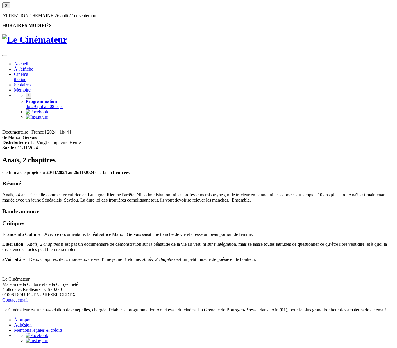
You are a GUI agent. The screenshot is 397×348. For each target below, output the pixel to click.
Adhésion (23, 324)
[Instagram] (37, 116)
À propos (22, 319)
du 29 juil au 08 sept (44, 104)
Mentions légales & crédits (38, 330)
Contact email (15, 299)
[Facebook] (37, 111)
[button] (4, 55)
